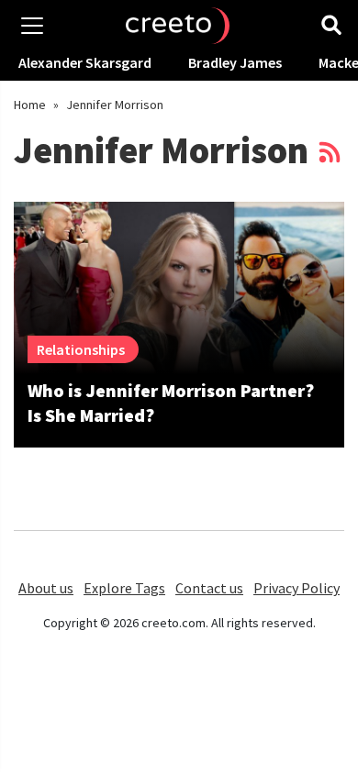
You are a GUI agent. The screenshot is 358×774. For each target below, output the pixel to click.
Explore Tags (124, 588)
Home (30, 104)
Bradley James (235, 62)
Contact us (209, 588)
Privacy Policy (296, 588)
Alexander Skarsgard (84, 62)
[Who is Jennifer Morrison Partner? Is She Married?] (179, 288)
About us (45, 588)
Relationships (81, 349)
